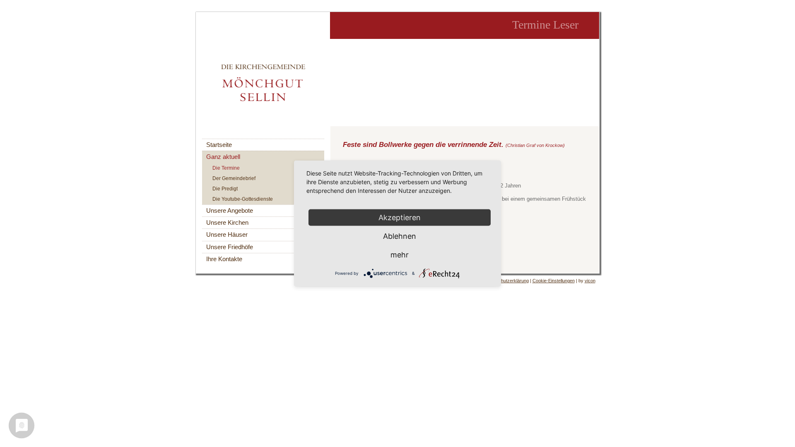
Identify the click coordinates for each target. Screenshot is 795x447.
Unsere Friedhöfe (229, 247)
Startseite (219, 145)
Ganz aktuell (223, 157)
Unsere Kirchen (227, 222)
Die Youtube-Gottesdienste (242, 199)
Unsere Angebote (229, 210)
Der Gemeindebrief (233, 178)
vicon (590, 280)
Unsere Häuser (227, 234)
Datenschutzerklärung (506, 280)
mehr (399, 254)
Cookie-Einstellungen (553, 280)
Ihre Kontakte (224, 259)
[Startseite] (263, 82)
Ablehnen (399, 236)
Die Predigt (225, 189)
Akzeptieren (399, 217)
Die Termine (226, 168)
